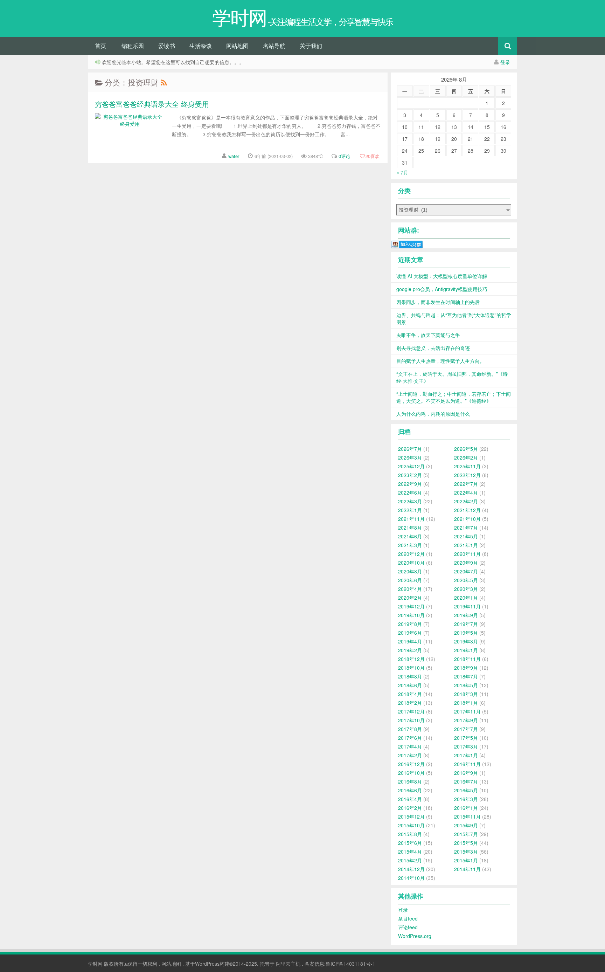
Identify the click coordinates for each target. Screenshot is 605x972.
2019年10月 (411, 615)
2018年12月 (411, 658)
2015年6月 (410, 842)
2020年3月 (466, 588)
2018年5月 (466, 685)
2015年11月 (467, 816)
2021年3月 (410, 545)
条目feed (408, 918)
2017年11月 (467, 711)
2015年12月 (411, 816)
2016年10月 (411, 772)
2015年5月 (466, 842)
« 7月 (402, 172)
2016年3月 (466, 798)
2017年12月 (411, 711)
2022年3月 (410, 501)
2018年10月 (411, 667)
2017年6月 (410, 737)
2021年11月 (411, 518)
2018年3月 (466, 693)
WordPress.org (414, 935)
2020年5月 (466, 580)
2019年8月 (410, 623)
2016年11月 (467, 763)
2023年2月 (410, 474)
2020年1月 (466, 597)
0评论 (344, 156)
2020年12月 (411, 553)
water (233, 156)
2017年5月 (466, 737)
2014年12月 (411, 869)
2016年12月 (411, 763)
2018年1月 (466, 702)
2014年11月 (467, 869)
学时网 (95, 963)
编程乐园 (132, 46)
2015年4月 (410, 851)
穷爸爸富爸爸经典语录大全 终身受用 (152, 104)
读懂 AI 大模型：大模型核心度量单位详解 (441, 276)
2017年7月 (466, 728)
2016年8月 (410, 781)
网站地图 (237, 46)
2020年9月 (466, 562)
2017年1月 (466, 755)
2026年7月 (410, 448)
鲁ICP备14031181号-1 (350, 963)
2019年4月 (410, 641)
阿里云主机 (288, 963)
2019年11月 (467, 606)
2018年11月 (467, 658)
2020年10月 (411, 562)
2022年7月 (466, 483)
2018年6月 (410, 685)
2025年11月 (467, 466)
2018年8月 (410, 676)
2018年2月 (410, 702)
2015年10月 (411, 825)
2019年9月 (466, 615)
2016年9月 (466, 772)
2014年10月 (411, 877)
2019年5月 (466, 632)
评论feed (408, 927)
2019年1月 (466, 650)
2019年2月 (410, 650)
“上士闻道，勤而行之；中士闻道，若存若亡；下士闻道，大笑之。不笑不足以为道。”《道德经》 (453, 397)
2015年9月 (466, 825)
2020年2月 (410, 597)
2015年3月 (466, 851)
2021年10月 (467, 518)
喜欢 (373, 156)
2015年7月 (466, 833)
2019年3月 (466, 641)
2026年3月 (410, 457)
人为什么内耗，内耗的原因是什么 (433, 413)
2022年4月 (466, 492)
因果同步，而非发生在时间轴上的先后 (438, 301)
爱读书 (166, 46)
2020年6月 (410, 580)
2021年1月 (466, 545)
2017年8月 (410, 728)
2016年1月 (466, 807)
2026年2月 (466, 457)
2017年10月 (411, 720)
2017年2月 (410, 755)
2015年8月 (410, 833)
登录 (505, 62)
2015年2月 (410, 860)
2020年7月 (466, 571)
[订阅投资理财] (163, 82)
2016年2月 (410, 807)
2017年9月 (466, 720)
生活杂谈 (200, 46)
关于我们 (311, 46)
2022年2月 (466, 501)
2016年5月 (466, 790)
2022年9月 (410, 483)
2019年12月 (411, 606)
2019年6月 (410, 632)
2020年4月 (410, 588)
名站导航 (274, 46)
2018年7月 (466, 676)
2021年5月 (466, 536)
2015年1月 (466, 860)
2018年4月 (410, 693)
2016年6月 (410, 790)
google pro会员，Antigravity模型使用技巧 (441, 288)
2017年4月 (410, 746)
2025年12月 (411, 466)
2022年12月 (467, 474)
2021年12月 (467, 509)
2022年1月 (410, 509)
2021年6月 (410, 536)
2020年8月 (410, 571)
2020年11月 (467, 553)
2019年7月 (466, 623)
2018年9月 (466, 667)
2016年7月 (466, 781)
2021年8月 (410, 527)
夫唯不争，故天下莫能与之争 (428, 334)
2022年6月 (410, 492)
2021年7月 (466, 527)
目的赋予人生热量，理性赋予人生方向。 (440, 360)
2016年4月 (410, 798)
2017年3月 (466, 746)
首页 (100, 46)
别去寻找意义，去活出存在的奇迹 (433, 347)
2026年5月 (466, 448)
